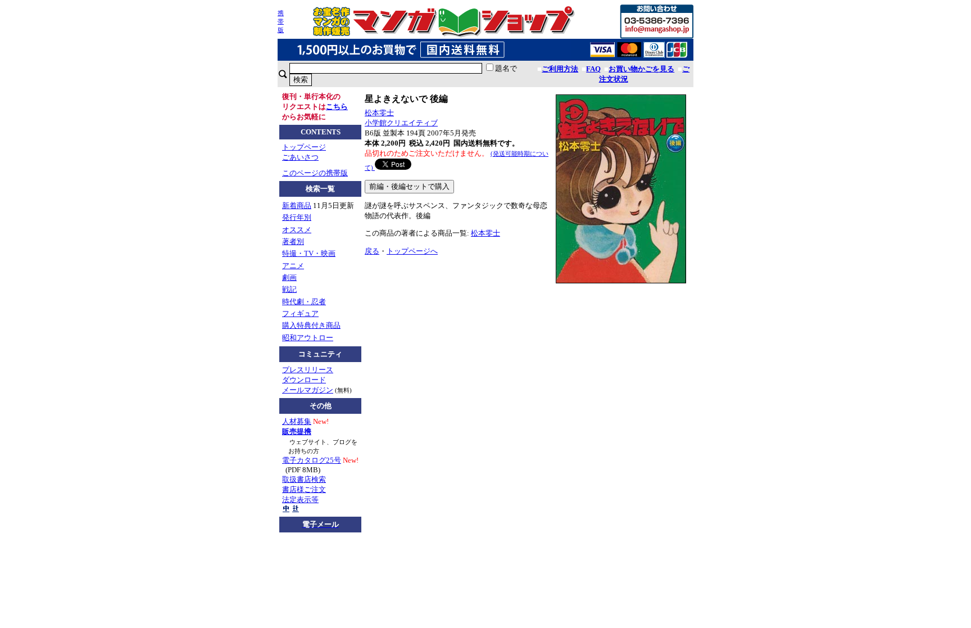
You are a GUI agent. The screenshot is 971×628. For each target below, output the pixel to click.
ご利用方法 (560, 69)
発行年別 (296, 217)
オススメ (296, 229)
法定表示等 (300, 499)
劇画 (289, 277)
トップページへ (412, 251)
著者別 (293, 241)
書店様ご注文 (304, 489)
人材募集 (296, 421)
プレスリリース (307, 369)
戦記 (289, 289)
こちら (337, 106)
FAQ (593, 69)
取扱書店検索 (304, 479)
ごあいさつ (300, 157)
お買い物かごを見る (641, 69)
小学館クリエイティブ (401, 123)
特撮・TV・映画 (308, 253)
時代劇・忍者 (304, 301)
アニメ (293, 265)
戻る (372, 251)
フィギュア (300, 313)
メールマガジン (307, 390)
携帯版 (281, 21)
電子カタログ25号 (311, 460)
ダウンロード (304, 380)
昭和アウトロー (307, 337)
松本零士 (379, 113)
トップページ (304, 147)
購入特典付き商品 (311, 325)
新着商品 (296, 205)
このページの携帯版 (315, 173)
